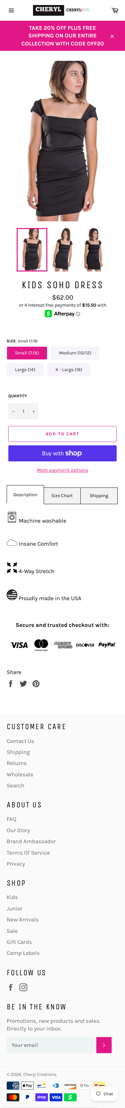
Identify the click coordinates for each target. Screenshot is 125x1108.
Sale (12, 930)
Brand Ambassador (31, 841)
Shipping (99, 495)
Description (25, 494)
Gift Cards (19, 941)
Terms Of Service (28, 852)
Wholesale (20, 774)
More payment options (62, 470)
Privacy (16, 863)
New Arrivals (23, 919)
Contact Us (20, 741)
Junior (14, 908)
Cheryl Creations (39, 1074)
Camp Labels (23, 953)
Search (15, 785)
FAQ (11, 818)
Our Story (18, 830)
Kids (12, 897)
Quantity (17, 396)
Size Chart (62, 495)
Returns (17, 763)
